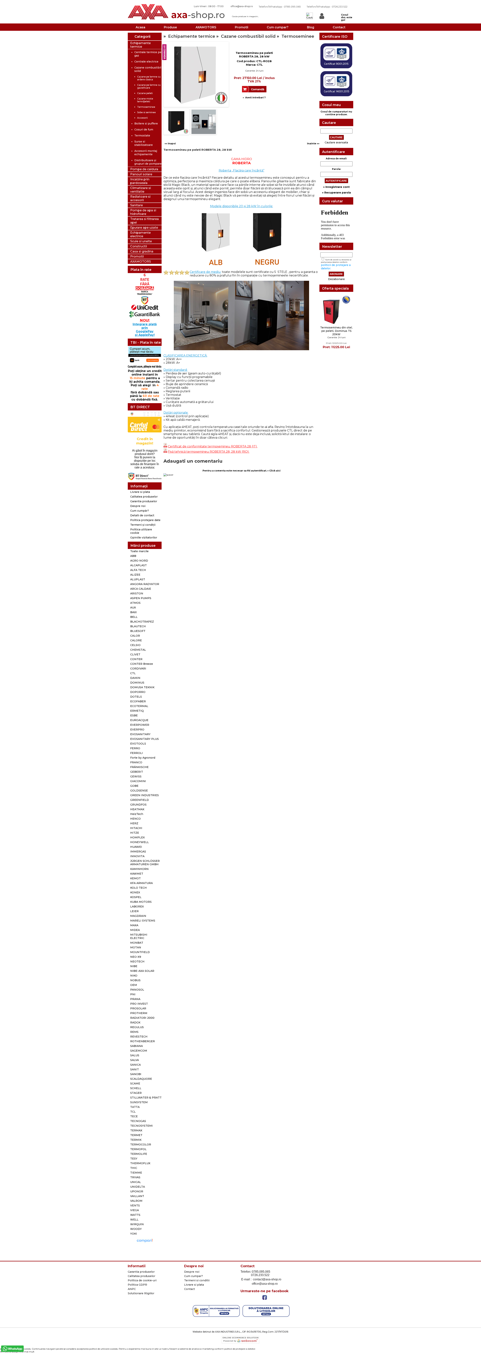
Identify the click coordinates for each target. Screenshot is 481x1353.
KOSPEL (135, 897)
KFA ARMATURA (141, 883)
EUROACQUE (139, 720)
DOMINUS (137, 682)
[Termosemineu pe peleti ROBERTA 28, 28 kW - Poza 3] (203, 133)
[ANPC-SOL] (266, 1316)
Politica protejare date (145, 520)
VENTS (135, 1205)
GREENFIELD (139, 800)
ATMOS (135, 603)
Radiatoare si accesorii (140, 198)
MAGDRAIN (138, 916)
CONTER (136, 659)
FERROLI (136, 753)
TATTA (135, 1107)
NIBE (133, 966)
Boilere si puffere (146, 123)
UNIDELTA (137, 1186)
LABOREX (137, 906)
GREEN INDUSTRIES (144, 795)
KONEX (135, 892)
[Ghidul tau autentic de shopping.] (144, 1242)
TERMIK (135, 1139)
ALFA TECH (138, 570)
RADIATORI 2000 (142, 1017)
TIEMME (136, 1172)
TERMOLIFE (138, 1154)
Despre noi (137, 506)
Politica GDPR (137, 1284)
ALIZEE (135, 574)
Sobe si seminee (146, 112)
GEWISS (135, 776)
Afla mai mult (26, 1351)
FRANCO (136, 762)
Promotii (241, 27)
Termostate (142, 135)
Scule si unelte (141, 241)
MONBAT (136, 942)
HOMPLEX (137, 837)
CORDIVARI (138, 668)
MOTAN (135, 947)
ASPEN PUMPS (140, 598)
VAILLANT (137, 1196)
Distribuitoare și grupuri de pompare (148, 162)
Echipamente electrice (140, 234)
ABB (133, 556)
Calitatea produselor (144, 496)
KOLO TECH (138, 887)
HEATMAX (137, 809)
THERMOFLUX (140, 1163)
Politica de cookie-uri (142, 1280)
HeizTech (136, 814)
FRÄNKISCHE (139, 767)
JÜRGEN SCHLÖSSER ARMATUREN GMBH (145, 862)
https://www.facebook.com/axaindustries (264, 1301)
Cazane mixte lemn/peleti (145, 100)
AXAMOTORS (206, 27)
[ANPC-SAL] (216, 1316)
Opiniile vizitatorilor (143, 537)
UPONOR (136, 1191)
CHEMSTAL (138, 649)
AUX (133, 607)
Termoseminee (146, 106)
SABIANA (136, 1046)
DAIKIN (135, 678)
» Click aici (274, 470)
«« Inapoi (170, 143)
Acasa (140, 27)
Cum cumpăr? (139, 510)
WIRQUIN (137, 1224)
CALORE (136, 640)
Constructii (138, 246)
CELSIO (135, 645)
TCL (133, 1111)
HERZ (134, 823)
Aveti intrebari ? (255, 97)
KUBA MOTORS (141, 902)
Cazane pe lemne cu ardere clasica (149, 78)
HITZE (134, 832)
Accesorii (142, 117)
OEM (133, 985)
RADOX (135, 1022)
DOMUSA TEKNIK (142, 687)
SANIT (134, 1069)
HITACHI (136, 828)
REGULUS (137, 1027)
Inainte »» (313, 143)
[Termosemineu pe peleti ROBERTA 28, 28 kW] (174, 64)
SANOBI (135, 1074)
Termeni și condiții (142, 524)
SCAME (135, 1083)
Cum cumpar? (277, 27)
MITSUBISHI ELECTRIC (138, 936)
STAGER (136, 1093)
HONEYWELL (139, 842)
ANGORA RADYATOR (144, 584)
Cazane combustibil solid (248, 36)
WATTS (135, 1215)
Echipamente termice (140, 44)
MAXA (134, 925)
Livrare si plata (140, 492)
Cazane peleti (145, 93)
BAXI (133, 612)
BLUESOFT (137, 631)
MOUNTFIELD (140, 952)
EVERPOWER (139, 725)
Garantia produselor (143, 501)
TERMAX (136, 1130)
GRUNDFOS (138, 804)
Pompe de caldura (144, 169)
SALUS (134, 1055)
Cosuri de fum (143, 129)
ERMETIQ (137, 710)
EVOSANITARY (140, 734)
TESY (133, 1158)
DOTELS (136, 696)
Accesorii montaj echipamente (145, 152)
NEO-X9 (135, 956)
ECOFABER (138, 701)
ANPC (132, 1289)
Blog (310, 27)
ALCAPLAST (138, 565)
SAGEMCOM (138, 1050)
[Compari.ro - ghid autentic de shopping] (145, 1256)
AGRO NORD (139, 560)
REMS (134, 1032)
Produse (170, 27)
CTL (133, 673)
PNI (132, 994)
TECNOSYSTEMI (141, 1125)
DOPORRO (137, 692)
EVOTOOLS (138, 743)
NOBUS (135, 980)
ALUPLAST (137, 579)
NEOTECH (137, 961)
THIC (133, 1168)
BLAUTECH (138, 626)
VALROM (136, 1200)
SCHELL (135, 1088)
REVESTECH (138, 1036)
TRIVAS (135, 1177)
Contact (339, 27)
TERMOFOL (138, 1149)
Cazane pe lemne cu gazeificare (149, 86)
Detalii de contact (142, 515)
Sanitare (136, 205)
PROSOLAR (138, 1008)
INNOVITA (137, 856)
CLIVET (135, 654)
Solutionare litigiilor (141, 1293)
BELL (134, 617)
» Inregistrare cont (336, 187)
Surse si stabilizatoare (143, 143)
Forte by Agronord (142, 757)
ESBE (134, 715)
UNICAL (135, 1182)
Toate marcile (139, 551)
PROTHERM (138, 1013)
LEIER (134, 911)
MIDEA (135, 930)
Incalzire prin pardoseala (139, 181)
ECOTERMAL (139, 706)
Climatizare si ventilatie (140, 189)
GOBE (134, 786)
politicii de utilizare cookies (103, 1348)
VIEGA (134, 1210)
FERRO (135, 748)
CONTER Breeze (141, 664)
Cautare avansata (336, 142)
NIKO (133, 975)
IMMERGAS (138, 851)
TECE (134, 1116)
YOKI (133, 1233)
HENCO (135, 818)
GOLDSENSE (139, 790)
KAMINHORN (139, 869)
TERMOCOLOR (140, 1144)
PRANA (135, 999)
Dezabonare (336, 279)
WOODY (136, 1229)
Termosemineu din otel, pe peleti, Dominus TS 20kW (336, 331)
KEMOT (135, 878)
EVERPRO (137, 729)
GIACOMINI (138, 781)
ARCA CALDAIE (140, 588)
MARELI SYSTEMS (142, 920)
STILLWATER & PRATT (146, 1097)
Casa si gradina (141, 251)
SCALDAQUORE (141, 1078)
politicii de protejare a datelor (239, 1348)
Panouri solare (141, 174)
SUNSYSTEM (139, 1102)
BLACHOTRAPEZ (142, 621)
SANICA (135, 1064)
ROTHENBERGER (142, 1041)
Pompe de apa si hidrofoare (143, 212)
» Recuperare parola (336, 192)
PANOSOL (137, 989)
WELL (134, 1219)
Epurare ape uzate (144, 227)
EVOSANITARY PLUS (144, 739)
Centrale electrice (146, 61)
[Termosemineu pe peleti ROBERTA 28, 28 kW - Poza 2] (176, 133)
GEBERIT (136, 771)
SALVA (134, 1060)
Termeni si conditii (196, 1280)
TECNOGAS (138, 1121)
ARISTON (136, 593)
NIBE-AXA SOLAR (142, 971)
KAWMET (136, 873)
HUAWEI (136, 847)
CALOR (135, 635)
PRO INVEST (139, 1003)
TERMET (136, 1135)
